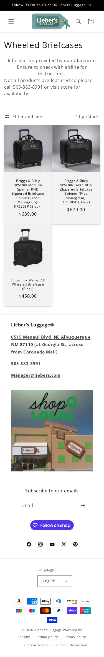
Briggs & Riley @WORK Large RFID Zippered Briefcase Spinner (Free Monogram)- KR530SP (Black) (76, 191)
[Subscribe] (83, 505)
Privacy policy (75, 637)
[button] (11, 21)
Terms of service (35, 645)
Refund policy (46, 637)
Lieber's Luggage (49, 630)
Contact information (70, 645)
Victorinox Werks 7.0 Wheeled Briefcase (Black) (28, 284)
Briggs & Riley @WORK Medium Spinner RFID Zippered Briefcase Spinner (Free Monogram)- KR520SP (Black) (28, 193)
